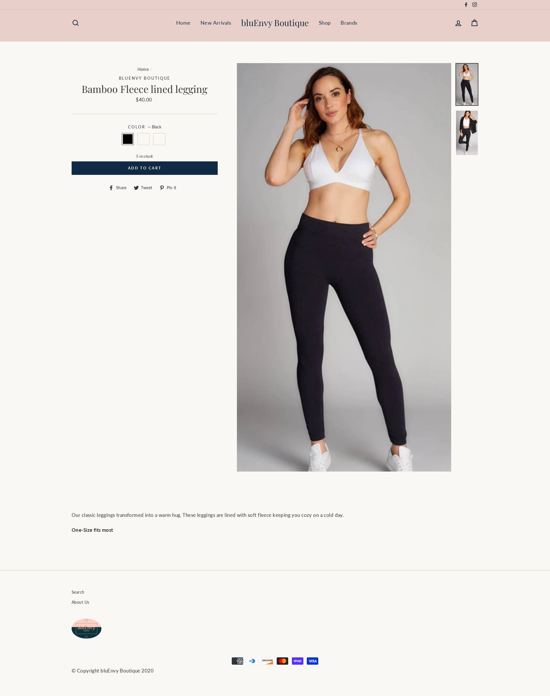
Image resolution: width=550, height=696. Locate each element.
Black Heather (144, 139)
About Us (80, 602)
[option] (344, 267)
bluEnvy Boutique (275, 22)
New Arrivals (216, 22)
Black (128, 139)
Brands (349, 22)
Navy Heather (159, 139)
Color (144, 127)
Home (183, 22)
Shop (325, 22)
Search (78, 592)
